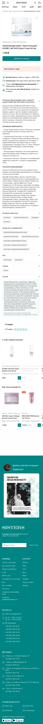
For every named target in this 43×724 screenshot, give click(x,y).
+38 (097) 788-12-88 (12, 629)
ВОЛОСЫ (5, 7)
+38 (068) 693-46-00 (12, 635)
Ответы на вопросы (9, 569)
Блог (3, 582)
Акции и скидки (28, 582)
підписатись (34, 545)
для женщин (7, 260)
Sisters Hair (9, 706)
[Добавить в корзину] (19, 377)
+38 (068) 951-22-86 (12, 638)
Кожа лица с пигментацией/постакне (15, 241)
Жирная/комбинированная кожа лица (15, 232)
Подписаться (18, 469)
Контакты (5, 589)
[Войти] (35, 2)
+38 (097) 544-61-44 (12, 679)
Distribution (8, 710)
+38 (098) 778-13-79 (12, 659)
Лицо (24, 566)
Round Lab (6, 42)
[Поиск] (7, 2)
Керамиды (35, 217)
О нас (4, 572)
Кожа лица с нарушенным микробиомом (16, 249)
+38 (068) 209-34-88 (12, 685)
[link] (39, 2)
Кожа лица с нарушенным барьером (15, 245)
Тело (24, 569)
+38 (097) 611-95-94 (12, 665)
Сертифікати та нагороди (11, 579)
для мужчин (18, 260)
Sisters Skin (29, 706)
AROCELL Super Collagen (14, 413)
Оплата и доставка (9, 562)
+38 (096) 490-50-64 (12, 641)
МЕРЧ (40, 7)
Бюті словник (6, 585)
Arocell (4, 413)
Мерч (24, 575)
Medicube (24, 413)
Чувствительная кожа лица (30, 236)
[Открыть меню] (3, 2)
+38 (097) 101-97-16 (12, 673)
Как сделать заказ (8, 566)
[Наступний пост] (36, 495)
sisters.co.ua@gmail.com (13, 614)
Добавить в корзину (21, 58)
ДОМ (32, 7)
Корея (6, 270)
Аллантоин (7, 217)
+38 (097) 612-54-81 (12, 626)
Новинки (25, 579)
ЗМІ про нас (6, 575)
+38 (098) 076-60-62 (12, 691)
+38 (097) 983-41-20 (12, 632)
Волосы (25, 562)
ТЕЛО (24, 7)
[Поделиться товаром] (37, 18)
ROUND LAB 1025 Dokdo (19, 42)
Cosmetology (29, 710)
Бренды (25, 585)
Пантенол (7, 222)
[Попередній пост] (6, 495)
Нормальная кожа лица (11, 236)
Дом (24, 572)
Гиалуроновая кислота (21, 217)
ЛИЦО (15, 7)
